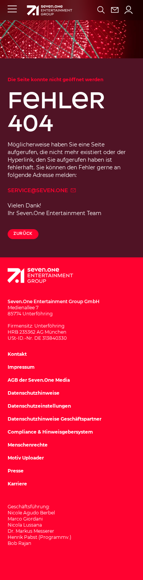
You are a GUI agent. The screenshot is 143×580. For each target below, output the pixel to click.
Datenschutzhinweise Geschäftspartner (54, 419)
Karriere (17, 484)
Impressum (21, 367)
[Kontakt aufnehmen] (114, 9)
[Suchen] (101, 9)
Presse (16, 471)
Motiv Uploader (26, 458)
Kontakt (17, 354)
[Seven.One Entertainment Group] (48, 275)
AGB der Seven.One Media (39, 380)
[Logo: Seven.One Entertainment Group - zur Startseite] (49, 10)
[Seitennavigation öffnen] (12, 8)
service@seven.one (38, 190)
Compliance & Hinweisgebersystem (50, 432)
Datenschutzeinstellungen (39, 406)
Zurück (23, 233)
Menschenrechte (28, 445)
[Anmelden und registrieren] (128, 9)
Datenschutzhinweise (33, 393)
